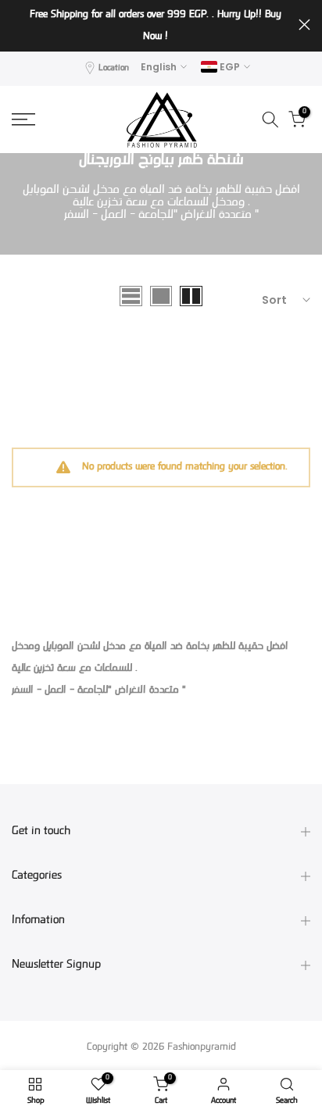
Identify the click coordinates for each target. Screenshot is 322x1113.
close (304, 24)
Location (113, 68)
